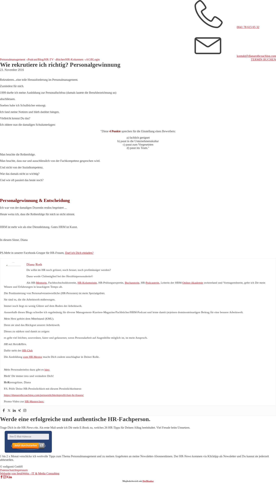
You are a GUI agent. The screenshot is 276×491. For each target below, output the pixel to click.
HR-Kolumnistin (87, 282)
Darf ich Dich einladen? (79, 252)
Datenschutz (7, 470)
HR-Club (27, 350)
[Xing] (19, 411)
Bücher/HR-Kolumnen (69, 59)
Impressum (21, 470)
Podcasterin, (153, 282)
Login (96, 59)
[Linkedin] (14, 411)
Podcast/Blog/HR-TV (41, 59)
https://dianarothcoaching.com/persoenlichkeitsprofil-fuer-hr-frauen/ (44, 395)
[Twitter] (9, 411)
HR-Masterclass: (34, 401)
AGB (89, 59)
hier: (47, 369)
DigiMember (148, 481)
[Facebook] (3, 411)
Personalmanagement (12, 59)
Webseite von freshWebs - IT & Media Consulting (29, 473)
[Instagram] (24, 411)
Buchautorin (132, 282)
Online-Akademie (192, 282)
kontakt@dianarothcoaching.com (256, 56)
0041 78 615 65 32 (248, 27)
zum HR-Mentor (32, 356)
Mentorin (41, 282)
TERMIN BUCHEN (263, 59)
